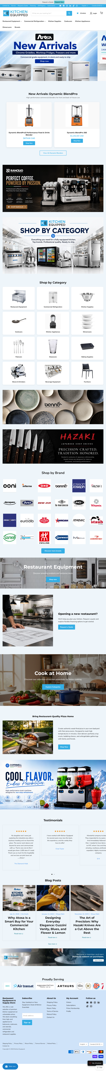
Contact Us (6, 6)
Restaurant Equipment (11, 21)
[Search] (69, 13)
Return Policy (51, 1008)
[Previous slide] (6, 56)
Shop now (53, 579)
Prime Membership (73, 1008)
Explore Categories (53, 687)
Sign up (27, 1022)
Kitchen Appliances (82, 21)
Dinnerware (7, 27)
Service (13, 6)
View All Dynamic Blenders (53, 153)
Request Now (59, 2)
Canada (97, 6)
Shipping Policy (52, 1002)
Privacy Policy (51, 1005)
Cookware (68, 21)
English (84, 6)
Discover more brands (53, 551)
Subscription (51, 6)
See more (52, 944)
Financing (33, 6)
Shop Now (64, 747)
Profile (68, 1011)
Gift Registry (41, 6)
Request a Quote (23, 6)
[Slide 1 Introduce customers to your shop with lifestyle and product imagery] (53, 957)
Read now (18, 934)
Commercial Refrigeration (34, 21)
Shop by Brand (53, 473)
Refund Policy (51, 1014)
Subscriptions (71, 1005)
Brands (17, 27)
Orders (68, 1002)
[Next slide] (100, 56)
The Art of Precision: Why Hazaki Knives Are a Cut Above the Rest (87, 925)
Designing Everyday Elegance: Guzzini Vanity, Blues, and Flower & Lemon (53, 925)
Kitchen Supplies (54, 21)
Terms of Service (52, 1011)
